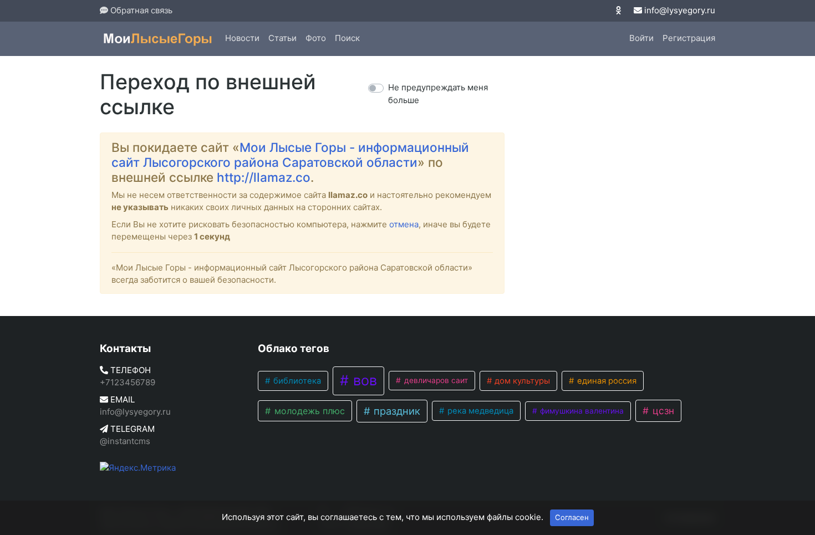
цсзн (662, 410)
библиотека (296, 381)
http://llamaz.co (263, 177)
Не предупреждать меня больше (438, 93)
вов (363, 380)
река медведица (479, 411)
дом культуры (521, 381)
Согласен (572, 517)
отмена (404, 224)
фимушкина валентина (581, 410)
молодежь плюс (308, 410)
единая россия (605, 381)
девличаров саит (435, 380)
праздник (395, 411)
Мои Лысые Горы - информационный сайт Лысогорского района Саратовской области (290, 155)
